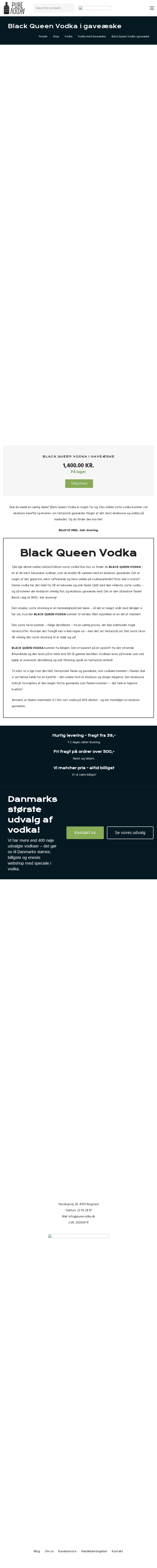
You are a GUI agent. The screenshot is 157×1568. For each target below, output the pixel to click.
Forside (43, 36)
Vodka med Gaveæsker (92, 36)
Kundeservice (67, 1551)
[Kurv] (142, 8)
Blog (37, 1551)
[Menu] (151, 8)
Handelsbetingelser (94, 1551)
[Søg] (71, 8)
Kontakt (117, 1551)
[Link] (14, 8)
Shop (56, 36)
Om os (49, 1551)
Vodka (68, 36)
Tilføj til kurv (79, 483)
